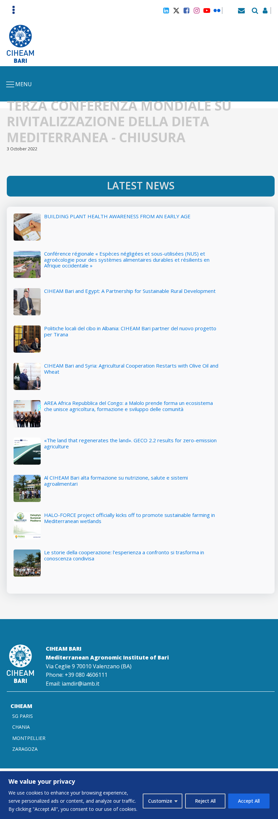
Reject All (205, 801)
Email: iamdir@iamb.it (72, 683)
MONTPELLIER (28, 738)
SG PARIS (22, 716)
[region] (139, 795)
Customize (160, 801)
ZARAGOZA (25, 749)
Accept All (249, 801)
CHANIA (21, 727)
